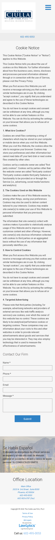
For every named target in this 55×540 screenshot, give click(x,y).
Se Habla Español (18, 448)
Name (6, 362)
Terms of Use (27, 513)
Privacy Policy (27, 517)
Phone (7, 373)
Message (8, 395)
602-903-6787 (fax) (25, 498)
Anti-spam (27, 520)
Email (6, 384)
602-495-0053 (27, 36)
